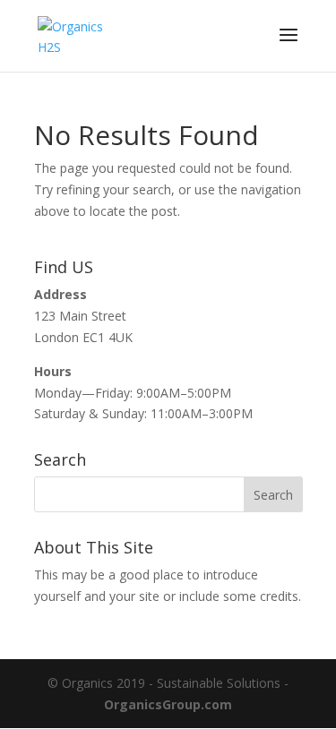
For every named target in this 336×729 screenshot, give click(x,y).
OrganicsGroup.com (168, 704)
